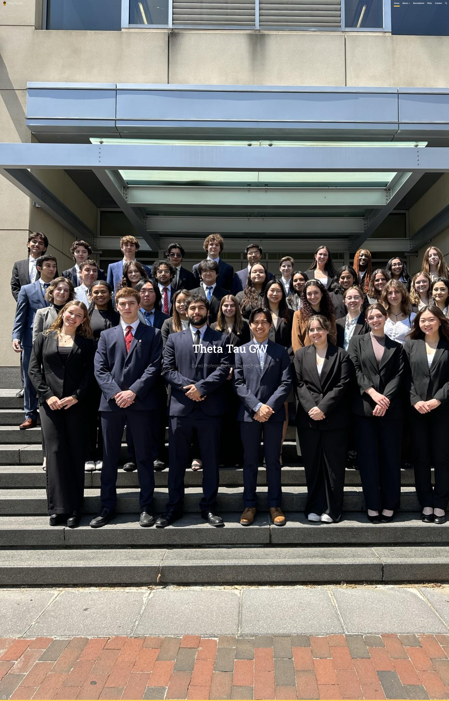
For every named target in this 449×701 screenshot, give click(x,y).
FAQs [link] (429, 3)
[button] (446, 3)
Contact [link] (438, 3)
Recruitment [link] (418, 3)
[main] (230, 346)
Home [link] (396, 3)
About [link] (405, 3)
